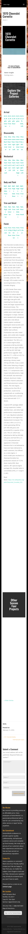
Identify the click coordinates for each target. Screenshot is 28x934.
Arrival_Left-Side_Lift (22, 121)
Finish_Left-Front (18, 233)
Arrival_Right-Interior (5, 121)
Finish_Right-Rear (10, 231)
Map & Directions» (9, 908)
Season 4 (5, 20)
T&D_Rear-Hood (22, 210)
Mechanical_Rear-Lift (9, 165)
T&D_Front (13, 209)
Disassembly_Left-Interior (22, 143)
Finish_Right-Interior (14, 233)
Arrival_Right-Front (9, 121)
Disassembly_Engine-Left (14, 143)
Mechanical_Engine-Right (18, 167)
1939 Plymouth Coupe (19, 739)
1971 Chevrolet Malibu (9, 737)
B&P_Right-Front (18, 191)
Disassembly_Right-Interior (18, 143)
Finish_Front (5, 230)
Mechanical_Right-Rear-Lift (22, 166)
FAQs (7, 874)
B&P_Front (9, 188)
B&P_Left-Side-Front (5, 191)
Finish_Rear (22, 230)
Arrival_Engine (18, 118)
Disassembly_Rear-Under (5, 143)
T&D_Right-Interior (5, 212)
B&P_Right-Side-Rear (13, 191)
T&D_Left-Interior (9, 210)
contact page (7, 887)
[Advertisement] (14, 509)
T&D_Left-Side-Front (18, 212)
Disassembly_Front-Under (10, 143)
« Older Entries (8, 700)
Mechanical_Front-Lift (14, 165)
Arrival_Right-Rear (13, 120)
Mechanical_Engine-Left (5, 166)
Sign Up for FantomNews (13, 913)
